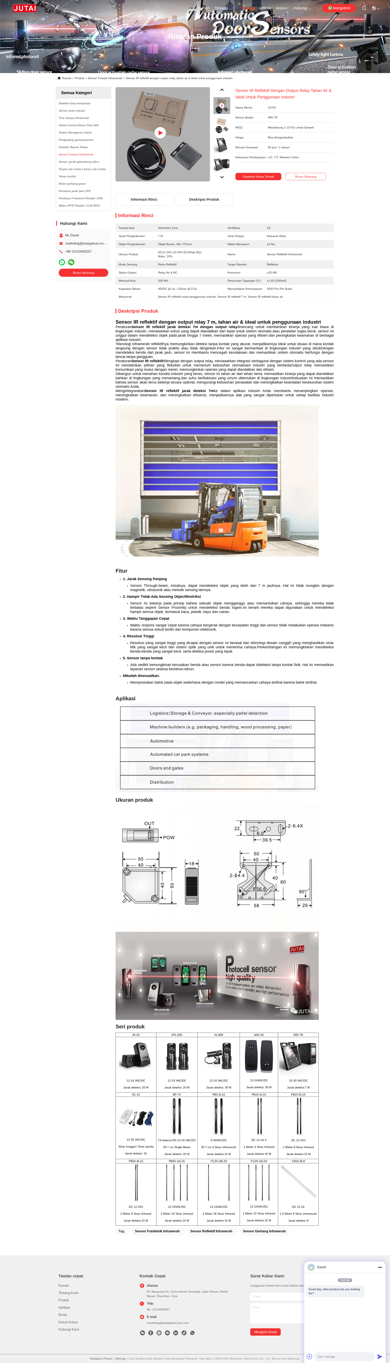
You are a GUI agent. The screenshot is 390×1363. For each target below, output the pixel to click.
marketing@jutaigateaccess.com (88, 243)
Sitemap (120, 1358)
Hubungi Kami (303, 8)
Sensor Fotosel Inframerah (105, 78)
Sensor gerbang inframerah (264, 1231)
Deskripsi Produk (204, 199)
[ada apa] (62, 262)
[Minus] (379, 1267)
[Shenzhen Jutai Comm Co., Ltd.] (24, 8)
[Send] (380, 1356)
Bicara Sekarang (83, 272)
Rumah (204, 8)
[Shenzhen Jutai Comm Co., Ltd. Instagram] (159, 1334)
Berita (62, 1315)
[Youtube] (167, 1334)
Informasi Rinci (144, 199)
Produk (244, 8)
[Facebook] (151, 1334)
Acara (281, 8)
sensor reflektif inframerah (211, 1231)
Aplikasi (265, 8)
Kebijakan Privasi (101, 1358)
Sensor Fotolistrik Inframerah (157, 1231)
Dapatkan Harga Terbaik (258, 176)
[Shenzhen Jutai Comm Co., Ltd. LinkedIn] (176, 1334)
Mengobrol (341, 8)
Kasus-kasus (68, 1322)
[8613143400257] (192, 1334)
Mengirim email (265, 1332)
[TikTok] (184, 1334)
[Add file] (309, 1356)
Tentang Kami (224, 8)
